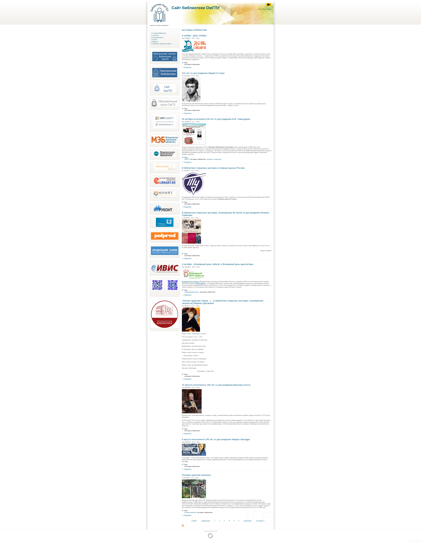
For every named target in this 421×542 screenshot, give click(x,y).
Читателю (155, 35)
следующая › (247, 520)
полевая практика (190, 512)
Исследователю (157, 37)
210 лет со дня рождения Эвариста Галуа (203, 73)
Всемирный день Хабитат (190, 281)
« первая (194, 520)
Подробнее (187, 67)
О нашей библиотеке (159, 33)
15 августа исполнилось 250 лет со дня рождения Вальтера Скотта (216, 385)
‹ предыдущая (205, 520)
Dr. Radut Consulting (416, 541)
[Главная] (159, 23)
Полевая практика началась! (196, 475)
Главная (152, 25)
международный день (192, 292)
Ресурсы (155, 41)
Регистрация (267, 9)
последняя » (260, 520)
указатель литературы (213, 159)
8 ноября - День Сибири (194, 35)
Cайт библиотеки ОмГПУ (196, 7)
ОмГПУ (187, 159)
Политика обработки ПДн (210, 531)
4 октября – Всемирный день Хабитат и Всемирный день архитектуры (217, 264)
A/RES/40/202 (200, 283)
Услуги (154, 39)
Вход (260, 9)
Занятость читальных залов (161, 44)
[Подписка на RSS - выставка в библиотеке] (183, 526)
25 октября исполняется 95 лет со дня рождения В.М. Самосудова (216, 119)
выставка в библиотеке (192, 64)
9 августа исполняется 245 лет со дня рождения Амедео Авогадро (216, 439)
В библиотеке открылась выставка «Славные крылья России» (213, 168)
